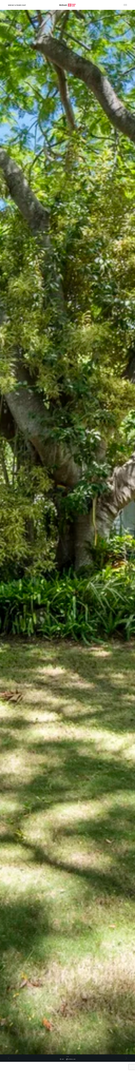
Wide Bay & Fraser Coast (17, 5)
